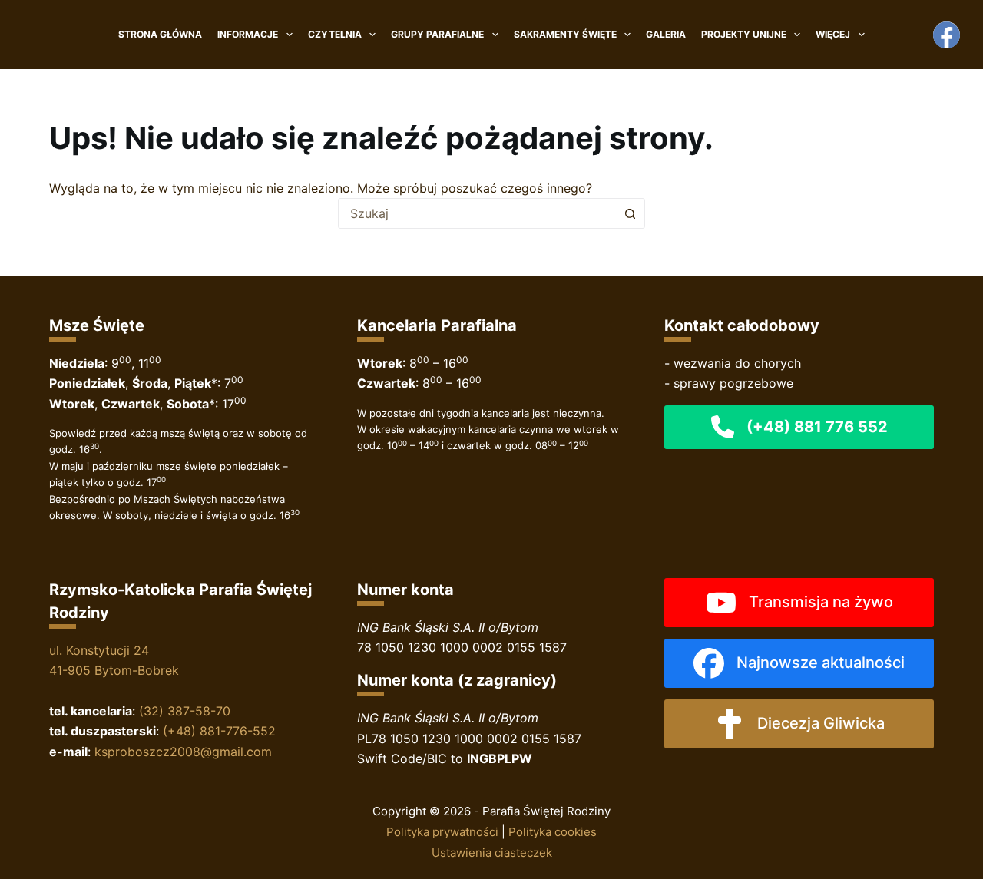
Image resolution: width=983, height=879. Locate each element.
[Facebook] (946, 34)
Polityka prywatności (442, 831)
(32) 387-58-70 (184, 711)
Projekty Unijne (743, 34)
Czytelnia (335, 34)
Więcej (833, 34)
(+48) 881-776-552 (219, 731)
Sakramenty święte (565, 34)
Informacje (247, 34)
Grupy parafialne (437, 34)
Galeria (666, 34)
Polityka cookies (552, 831)
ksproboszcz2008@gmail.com (183, 751)
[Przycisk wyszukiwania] (629, 213)
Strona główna (160, 34)
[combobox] (477, 213)
